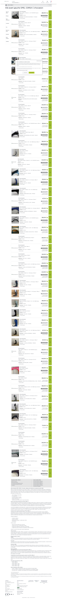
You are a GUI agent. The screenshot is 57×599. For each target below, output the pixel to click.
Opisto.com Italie (19, 592)
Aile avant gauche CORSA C (38, 484)
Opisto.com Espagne (20, 593)
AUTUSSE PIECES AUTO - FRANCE (28, 436)
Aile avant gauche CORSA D (38, 481)
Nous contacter (7, 588)
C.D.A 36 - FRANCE (27, 371)
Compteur (13, 485)
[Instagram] (13, 594)
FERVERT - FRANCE (26, 126)
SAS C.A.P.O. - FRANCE (26, 249)
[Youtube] (9, 594)
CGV (17, 582)
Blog (6, 583)
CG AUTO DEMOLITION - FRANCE (30, 398)
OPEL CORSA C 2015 (15, 565)
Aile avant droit (14, 570)
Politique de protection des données (22, 585)
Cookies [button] (18, 587)
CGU (17, 581)
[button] (31, 15)
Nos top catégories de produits (9, 582)
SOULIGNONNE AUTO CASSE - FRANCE (31, 135)
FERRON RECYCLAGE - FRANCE (29, 193)
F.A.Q (6, 587)
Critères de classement (20, 589)
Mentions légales (19, 588)
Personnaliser (25, 72)
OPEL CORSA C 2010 (15, 564)
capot (46, 558)
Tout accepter (31, 72)
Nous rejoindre (7, 586)
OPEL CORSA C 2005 (15, 563)
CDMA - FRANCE (25, 44)
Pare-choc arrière (15, 569)
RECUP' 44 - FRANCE (27, 153)
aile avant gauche (45, 508)
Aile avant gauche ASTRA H (38, 482)
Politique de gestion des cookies (21, 586)
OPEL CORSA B (15, 562)
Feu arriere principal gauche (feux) (17, 483)
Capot (13, 568)
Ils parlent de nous (8, 584)
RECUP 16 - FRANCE (27, 173)
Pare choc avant (14, 481)
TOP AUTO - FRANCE (27, 294)
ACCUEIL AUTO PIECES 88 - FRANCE (29, 267)
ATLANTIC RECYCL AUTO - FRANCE (29, 202)
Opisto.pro (18, 594)
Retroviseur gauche (14, 482)
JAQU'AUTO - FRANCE (26, 164)
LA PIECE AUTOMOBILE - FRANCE (30, 333)
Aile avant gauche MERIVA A (38, 483)
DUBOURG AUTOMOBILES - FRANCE (30, 211)
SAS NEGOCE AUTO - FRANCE (28, 240)
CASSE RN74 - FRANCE (27, 117)
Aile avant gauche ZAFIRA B (38, 485)
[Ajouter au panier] (50, 14)
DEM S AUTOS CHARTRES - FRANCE (30, 34)
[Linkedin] (11, 594)
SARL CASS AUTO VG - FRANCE (28, 353)
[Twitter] (8, 594)
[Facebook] (6, 594)
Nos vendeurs (7, 585)
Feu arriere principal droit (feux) (16, 484)
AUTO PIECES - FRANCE (28, 454)
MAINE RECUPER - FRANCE (27, 362)
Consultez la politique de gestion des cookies (22, 70)
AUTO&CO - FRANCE (26, 25)
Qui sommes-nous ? (8, 581)
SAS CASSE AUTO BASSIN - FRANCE (29, 81)
